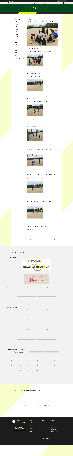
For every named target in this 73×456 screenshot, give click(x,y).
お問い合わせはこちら (19, 427)
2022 (17, 28)
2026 (17, 21)
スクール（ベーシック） (19, 57)
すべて (16, 44)
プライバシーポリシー (55, 431)
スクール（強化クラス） (19, 58)
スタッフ (42, 3)
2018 (17, 34)
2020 (17, 31)
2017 (17, 36)
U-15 (16, 50)
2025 (17, 23)
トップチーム (17, 45)
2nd (16, 47)
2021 (17, 29)
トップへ (42, 239)
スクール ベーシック (45, 436)
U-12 (16, 52)
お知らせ (32, 3)
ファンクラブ (54, 3)
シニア (16, 49)
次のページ (56, 239)
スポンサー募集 (47, 3)
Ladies (16, 54)
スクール (31, 434)
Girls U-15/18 (17, 55)
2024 (17, 24)
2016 (17, 38)
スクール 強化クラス (45, 438)
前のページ (29, 239)
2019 (17, 33)
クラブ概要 (37, 3)
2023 (17, 26)
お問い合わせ (60, 3)
